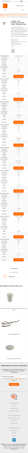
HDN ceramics (15, 39)
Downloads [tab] (14, 268)
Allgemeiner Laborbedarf (11, 14)
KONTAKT (14, 435)
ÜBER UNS (14, 405)
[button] (21, 1)
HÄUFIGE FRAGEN (14, 420)
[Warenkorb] (23, 10)
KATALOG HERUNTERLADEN (14, 411)
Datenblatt (11, 276)
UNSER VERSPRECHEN (14, 403)
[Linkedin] (14, 440)
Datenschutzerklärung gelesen (16, 378)
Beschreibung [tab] (14, 272)
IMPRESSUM (14, 433)
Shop (3, 14)
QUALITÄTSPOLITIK (14, 430)
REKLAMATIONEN (14, 423)
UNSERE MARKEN (14, 408)
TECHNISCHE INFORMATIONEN (14, 418)
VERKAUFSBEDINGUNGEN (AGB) (14, 427)
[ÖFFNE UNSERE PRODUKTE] (24, 5)
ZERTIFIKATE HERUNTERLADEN (14, 415)
